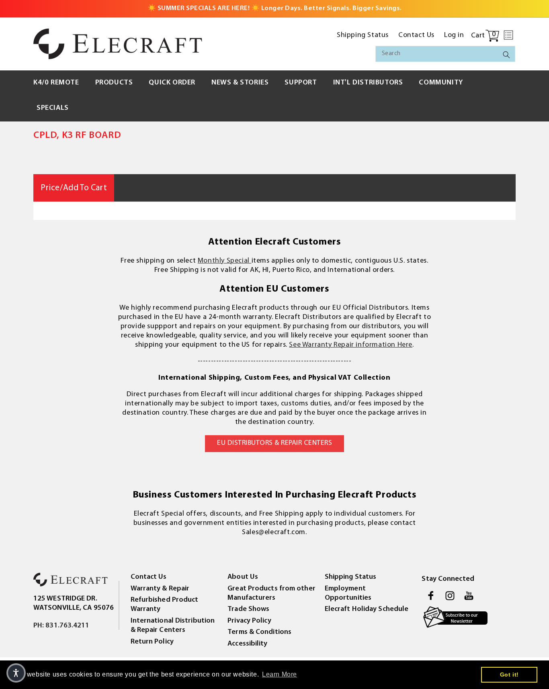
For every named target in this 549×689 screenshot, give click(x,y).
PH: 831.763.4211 (61, 625)
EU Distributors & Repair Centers (274, 443)
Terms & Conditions (259, 632)
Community (441, 82)
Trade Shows (248, 609)
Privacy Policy (249, 621)
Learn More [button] (279, 674)
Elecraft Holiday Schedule (367, 609)
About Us (242, 577)
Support (301, 82)
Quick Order (172, 82)
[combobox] (445, 54)
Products (114, 82)
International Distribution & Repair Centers (173, 625)
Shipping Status (351, 577)
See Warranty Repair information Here (350, 345)
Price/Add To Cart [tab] (74, 188)
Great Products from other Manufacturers (271, 593)
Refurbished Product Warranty (165, 604)
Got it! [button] (509, 674)
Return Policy (152, 642)
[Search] (506, 55)
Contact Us (149, 577)
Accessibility (247, 644)
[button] (508, 35)
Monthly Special (225, 261)
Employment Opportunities (348, 593)
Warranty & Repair (160, 588)
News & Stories (239, 82)
